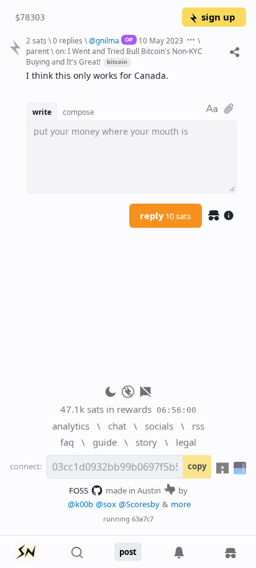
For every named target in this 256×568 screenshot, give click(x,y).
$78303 (30, 17)
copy (197, 466)
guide (105, 442)
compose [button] (78, 112)
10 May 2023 (161, 40)
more (181, 504)
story (146, 442)
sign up (218, 17)
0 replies (68, 40)
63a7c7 (142, 518)
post (128, 551)
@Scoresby (139, 504)
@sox (106, 504)
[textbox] (131, 76)
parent (37, 51)
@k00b (80, 504)
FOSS (78, 490)
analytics (70, 426)
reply (165, 215)
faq (67, 442)
